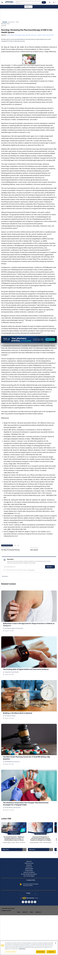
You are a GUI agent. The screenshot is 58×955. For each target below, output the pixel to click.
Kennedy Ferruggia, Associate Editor (14, 628)
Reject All (51, 951)
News (31, 912)
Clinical (27, 6)
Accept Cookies (40, 951)
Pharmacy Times (5, 23)
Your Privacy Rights (29, 876)
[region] (29, 948)
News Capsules (5, 550)
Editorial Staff (29, 868)
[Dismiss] (55, 337)
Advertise (29, 865)
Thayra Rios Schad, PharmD (12, 672)
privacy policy (31, 570)
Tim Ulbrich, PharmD (10, 715)
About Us (29, 861)
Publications (5, 576)
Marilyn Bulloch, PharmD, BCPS (12, 807)
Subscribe (49, 566)
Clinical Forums (29, 863)
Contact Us (29, 867)
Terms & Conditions (29, 872)
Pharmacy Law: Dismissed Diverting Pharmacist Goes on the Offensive (42, 550)
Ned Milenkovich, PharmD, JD (12, 761)
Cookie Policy (22, 948)
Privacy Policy (29, 870)
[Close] (55, 943)
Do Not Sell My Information (29, 874)
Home (18, 912)
